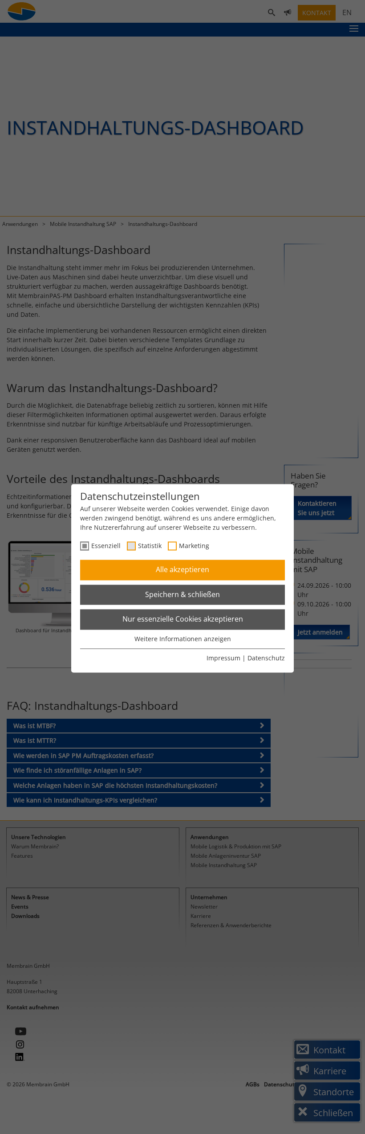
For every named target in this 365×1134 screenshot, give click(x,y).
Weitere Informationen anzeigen (182, 639)
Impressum (223, 658)
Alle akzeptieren (182, 570)
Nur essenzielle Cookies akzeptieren (182, 619)
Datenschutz (266, 658)
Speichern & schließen (182, 594)
